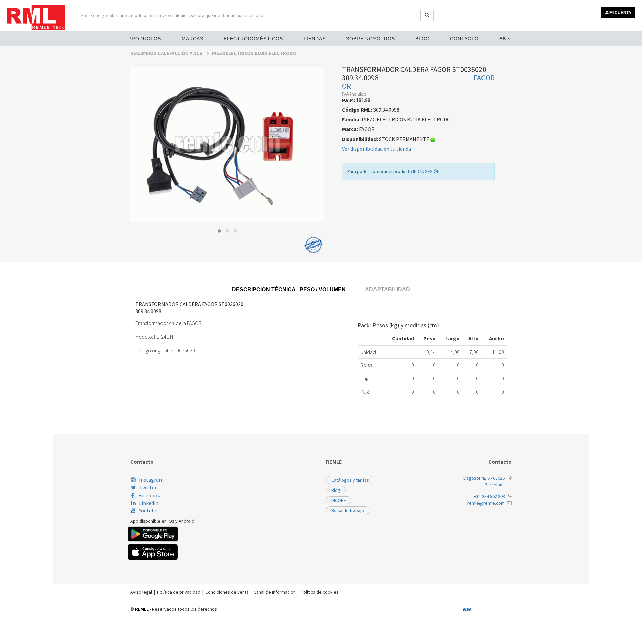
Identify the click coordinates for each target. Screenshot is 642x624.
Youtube (148, 510)
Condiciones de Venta (227, 592)
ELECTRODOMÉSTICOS (253, 38)
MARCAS (192, 38)
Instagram (151, 479)
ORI (347, 86)
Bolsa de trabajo (347, 510)
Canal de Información (275, 592)
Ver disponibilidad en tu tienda (376, 148)
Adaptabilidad (387, 289)
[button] (219, 231)
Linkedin (148, 503)
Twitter (148, 487)
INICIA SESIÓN (426, 171)
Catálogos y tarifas (350, 480)
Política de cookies (320, 592)
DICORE (338, 500)
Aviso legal (141, 592)
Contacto (464, 38)
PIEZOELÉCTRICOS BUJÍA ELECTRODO (254, 53)
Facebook (148, 495)
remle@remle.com (486, 503)
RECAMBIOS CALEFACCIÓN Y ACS (166, 53)
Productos (144, 38)
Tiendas (314, 38)
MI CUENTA (619, 12)
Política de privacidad (178, 592)
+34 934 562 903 (489, 496)
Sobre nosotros (370, 38)
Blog (422, 38)
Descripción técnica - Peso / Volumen (289, 289)
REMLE (142, 609)
